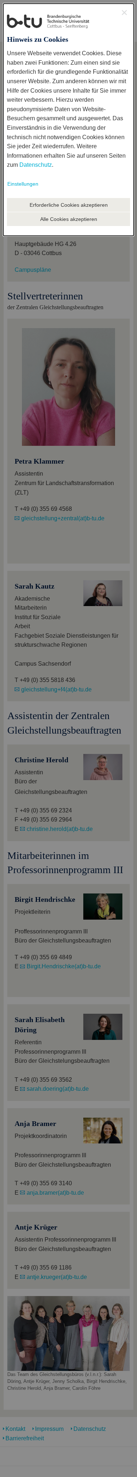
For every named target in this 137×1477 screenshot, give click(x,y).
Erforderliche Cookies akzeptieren (69, 205)
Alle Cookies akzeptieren (68, 219)
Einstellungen (22, 184)
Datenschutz (35, 165)
